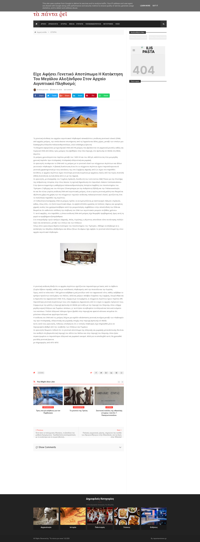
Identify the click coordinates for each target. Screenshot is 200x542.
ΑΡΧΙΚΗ (43, 24)
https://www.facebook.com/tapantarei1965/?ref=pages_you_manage (158, 38)
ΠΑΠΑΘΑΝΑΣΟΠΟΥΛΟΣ (93, 24)
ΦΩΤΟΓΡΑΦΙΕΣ (108, 24)
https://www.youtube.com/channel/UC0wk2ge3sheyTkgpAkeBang (138, 38)
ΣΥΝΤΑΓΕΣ (79, 24)
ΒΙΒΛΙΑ (71, 24)
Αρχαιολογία (46, 527)
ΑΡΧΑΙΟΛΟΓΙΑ (53, 24)
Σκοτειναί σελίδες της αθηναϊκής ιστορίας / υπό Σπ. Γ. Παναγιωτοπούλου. (109, 413)
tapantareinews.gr (160, 538)
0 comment (69, 90)
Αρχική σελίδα (42, 32)
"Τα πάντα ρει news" (56, 538)
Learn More (145, 6)
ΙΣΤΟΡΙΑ (63, 24)
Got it (155, 6)
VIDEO (117, 24)
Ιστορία (73, 527)
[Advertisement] (78, 53)
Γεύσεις (126, 527)
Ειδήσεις (154, 527)
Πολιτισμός (100, 527)
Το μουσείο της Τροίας (79, 411)
